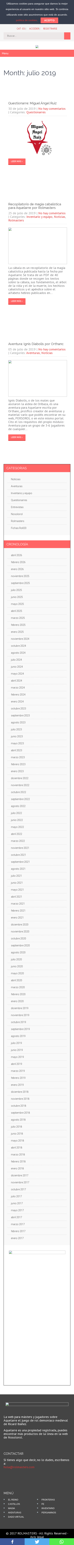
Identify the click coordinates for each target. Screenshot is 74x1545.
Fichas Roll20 (18, 528)
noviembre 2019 (20, 1015)
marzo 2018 (18, 1154)
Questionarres (36, 112)
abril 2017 (16, 1217)
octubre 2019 (18, 1022)
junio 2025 (17, 597)
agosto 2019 (18, 1036)
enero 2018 (17, 1168)
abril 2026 (16, 555)
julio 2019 (16, 1043)
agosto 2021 (18, 868)
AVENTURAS (14, 1512)
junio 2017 (17, 1203)
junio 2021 (17, 882)
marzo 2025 (18, 617)
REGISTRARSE (50, 28)
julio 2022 (16, 813)
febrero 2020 (18, 994)
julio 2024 (16, 659)
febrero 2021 (18, 910)
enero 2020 (17, 1001)
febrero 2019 (18, 1077)
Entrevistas (17, 507)
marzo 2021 (18, 903)
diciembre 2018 (19, 1091)
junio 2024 (17, 666)
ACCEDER (34, 28)
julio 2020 (16, 959)
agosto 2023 (18, 722)
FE (42, 1504)
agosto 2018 (18, 1119)
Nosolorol (17, 514)
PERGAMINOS (48, 1512)
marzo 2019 (18, 1070)
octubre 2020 (18, 938)
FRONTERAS (48, 1500)
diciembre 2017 (19, 1175)
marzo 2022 (18, 841)
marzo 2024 (18, 687)
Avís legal (37, 1537)
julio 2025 (16, 590)
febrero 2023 (18, 764)
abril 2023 (16, 750)
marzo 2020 (18, 987)
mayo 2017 (17, 1210)
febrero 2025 (18, 624)
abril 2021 (16, 896)
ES (23, 28)
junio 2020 (17, 966)
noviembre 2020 (20, 931)
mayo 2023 (17, 743)
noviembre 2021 (20, 847)
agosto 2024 (18, 652)
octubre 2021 (18, 854)
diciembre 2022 (19, 778)
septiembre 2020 (20, 945)
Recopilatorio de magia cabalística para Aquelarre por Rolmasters (34, 206)
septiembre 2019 (20, 1029)
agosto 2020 (18, 952)
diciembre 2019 (19, 1008)
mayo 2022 (17, 827)
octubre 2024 (18, 645)
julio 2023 (16, 729)
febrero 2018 (18, 1161)
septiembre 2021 (20, 861)
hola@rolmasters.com (19, 1467)
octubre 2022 (18, 792)
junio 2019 (17, 1050)
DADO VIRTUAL (16, 1517)
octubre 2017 (18, 1189)
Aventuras (33, 353)
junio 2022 (17, 820)
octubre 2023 (18, 708)
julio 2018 (16, 1126)
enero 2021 (17, 917)
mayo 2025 (17, 604)
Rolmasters (16, 220)
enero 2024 (17, 701)
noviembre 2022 (20, 785)
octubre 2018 (18, 1105)
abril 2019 (16, 1064)
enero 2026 (17, 569)
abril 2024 (16, 680)
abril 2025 (16, 611)
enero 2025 (17, 631)
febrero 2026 (18, 562)
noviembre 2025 (20, 576)
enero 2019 (17, 1084)
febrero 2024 (18, 694)
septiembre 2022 (20, 799)
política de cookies (26, 20)
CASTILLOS (14, 1504)
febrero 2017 (18, 1231)
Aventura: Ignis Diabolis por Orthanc (36, 344)
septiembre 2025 (20, 583)
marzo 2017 (18, 1224)
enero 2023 (17, 771)
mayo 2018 (17, 1140)
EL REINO (13, 1500)
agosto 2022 (18, 806)
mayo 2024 (17, 673)
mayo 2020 (17, 973)
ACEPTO (49, 20)
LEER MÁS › (17, 161)
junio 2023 (17, 736)
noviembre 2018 (20, 1098)
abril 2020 (16, 980)
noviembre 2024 (20, 638)
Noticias (59, 217)
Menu (5, 53)
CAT (19, 28)
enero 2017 (17, 1238)
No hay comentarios (52, 109)
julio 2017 (16, 1196)
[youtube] (14, 1475)
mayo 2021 (17, 889)
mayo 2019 (17, 1057)
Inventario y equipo (39, 217)
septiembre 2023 (20, 715)
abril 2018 (16, 1147)
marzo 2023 (18, 757)
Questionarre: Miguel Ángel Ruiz (32, 103)
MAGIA (11, 1508)
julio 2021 (16, 875)
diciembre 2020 (19, 924)
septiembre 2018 (20, 1112)
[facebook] (8, 1475)
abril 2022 (16, 834)
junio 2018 (17, 1133)
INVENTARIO (47, 1508)
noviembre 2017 (20, 1182)
